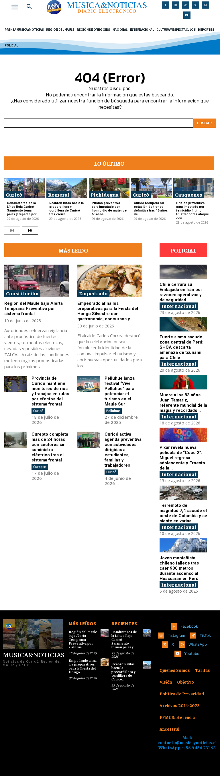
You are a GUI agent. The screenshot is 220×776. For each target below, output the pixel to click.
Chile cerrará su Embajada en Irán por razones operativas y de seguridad (181, 292)
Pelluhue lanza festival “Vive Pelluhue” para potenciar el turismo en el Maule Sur (120, 391)
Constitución (22, 293)
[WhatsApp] (205, 5)
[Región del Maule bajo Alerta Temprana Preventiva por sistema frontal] (36, 281)
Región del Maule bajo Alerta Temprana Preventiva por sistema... (83, 639)
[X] (195, 5)
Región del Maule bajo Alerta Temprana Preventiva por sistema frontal (33, 308)
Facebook (189, 626)
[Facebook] (165, 5)
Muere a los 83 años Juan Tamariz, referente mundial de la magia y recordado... (183, 402)
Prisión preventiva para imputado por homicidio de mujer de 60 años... (109, 208)
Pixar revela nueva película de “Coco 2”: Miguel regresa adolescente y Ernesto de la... (182, 458)
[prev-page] (12, 230)
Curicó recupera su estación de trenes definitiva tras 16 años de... (151, 208)
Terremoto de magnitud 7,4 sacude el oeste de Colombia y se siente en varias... (183, 513)
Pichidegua (105, 194)
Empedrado (93, 293)
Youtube (191, 653)
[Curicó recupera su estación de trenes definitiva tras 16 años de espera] (151, 188)
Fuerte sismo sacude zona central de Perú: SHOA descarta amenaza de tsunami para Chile (181, 347)
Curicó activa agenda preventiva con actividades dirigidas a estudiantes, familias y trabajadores (123, 450)
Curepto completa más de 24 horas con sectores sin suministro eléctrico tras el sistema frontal (50, 447)
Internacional (179, 305)
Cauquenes (188, 194)
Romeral (59, 194)
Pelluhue (113, 410)
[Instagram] (175, 5)
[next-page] (30, 230)
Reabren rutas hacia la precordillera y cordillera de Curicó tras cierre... (66, 208)
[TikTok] (185, 5)
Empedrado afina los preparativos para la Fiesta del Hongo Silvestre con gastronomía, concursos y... (107, 311)
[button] (29, 7)
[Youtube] (186, 15)
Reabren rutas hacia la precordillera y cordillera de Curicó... (123, 672)
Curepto (39, 466)
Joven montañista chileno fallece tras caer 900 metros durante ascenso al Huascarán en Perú (179, 568)
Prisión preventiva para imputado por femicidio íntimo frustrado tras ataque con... (192, 210)
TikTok (205, 635)
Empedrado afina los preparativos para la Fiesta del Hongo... (83, 666)
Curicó (14, 194)
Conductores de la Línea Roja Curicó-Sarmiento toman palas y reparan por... (23, 208)
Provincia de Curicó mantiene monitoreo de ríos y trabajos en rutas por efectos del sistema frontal (50, 391)
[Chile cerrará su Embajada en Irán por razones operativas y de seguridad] (183, 272)
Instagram (176, 635)
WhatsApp (197, 644)
